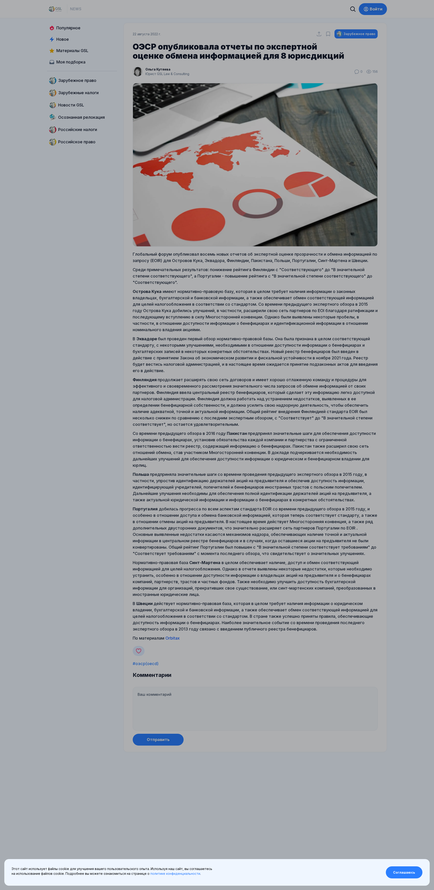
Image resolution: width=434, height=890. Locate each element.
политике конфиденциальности (175, 873)
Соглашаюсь (404, 872)
